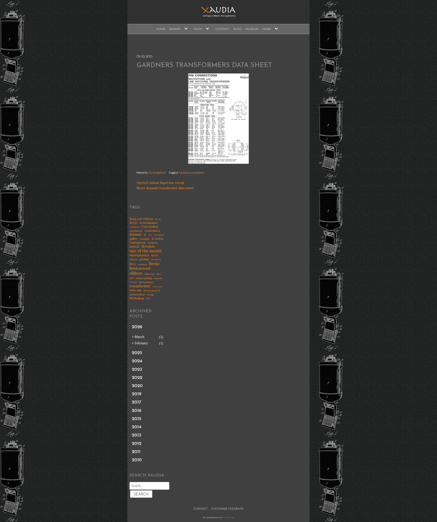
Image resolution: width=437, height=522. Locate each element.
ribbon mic (149, 274)
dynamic (136, 234)
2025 (137, 353)
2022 (137, 378)
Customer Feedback (227, 508)
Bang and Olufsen (141, 219)
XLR (148, 299)
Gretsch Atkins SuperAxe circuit (160, 183)
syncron (158, 278)
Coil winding (149, 226)
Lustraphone (138, 242)
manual (134, 246)
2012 (136, 443)
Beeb (158, 219)
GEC (150, 235)
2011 (136, 452)
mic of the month (146, 250)
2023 (137, 369)
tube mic (136, 290)
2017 (136, 402)
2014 (136, 427)
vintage (150, 294)
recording (142, 264)
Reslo (154, 263)
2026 (137, 327)
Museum (252, 29)
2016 (136, 411)
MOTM (154, 256)
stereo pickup (144, 278)
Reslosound (140, 268)
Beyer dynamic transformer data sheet (165, 188)
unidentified (137, 294)
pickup (144, 259)
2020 (137, 386)
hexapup (145, 238)
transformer (197, 172)
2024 (137, 361)
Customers (152, 231)
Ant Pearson (229, 518)
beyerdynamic (149, 222)
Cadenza (134, 226)
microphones (139, 255)
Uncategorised (156, 172)
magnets (153, 242)
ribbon (136, 273)
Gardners (183, 172)
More (266, 29)
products (156, 259)
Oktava (133, 259)
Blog (238, 29)
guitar (134, 238)
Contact (223, 29)
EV (145, 235)
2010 (137, 460)
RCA (133, 264)
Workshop (137, 298)
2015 (136, 419)
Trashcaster (157, 287)
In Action (157, 238)
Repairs (175, 29)
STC (132, 278)
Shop (198, 29)
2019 (136, 394)
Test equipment (146, 282)
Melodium (148, 246)
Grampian (159, 235)
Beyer (134, 222)
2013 (136, 435)
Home (160, 29)
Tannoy (133, 282)
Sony (159, 274)
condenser (136, 230)
